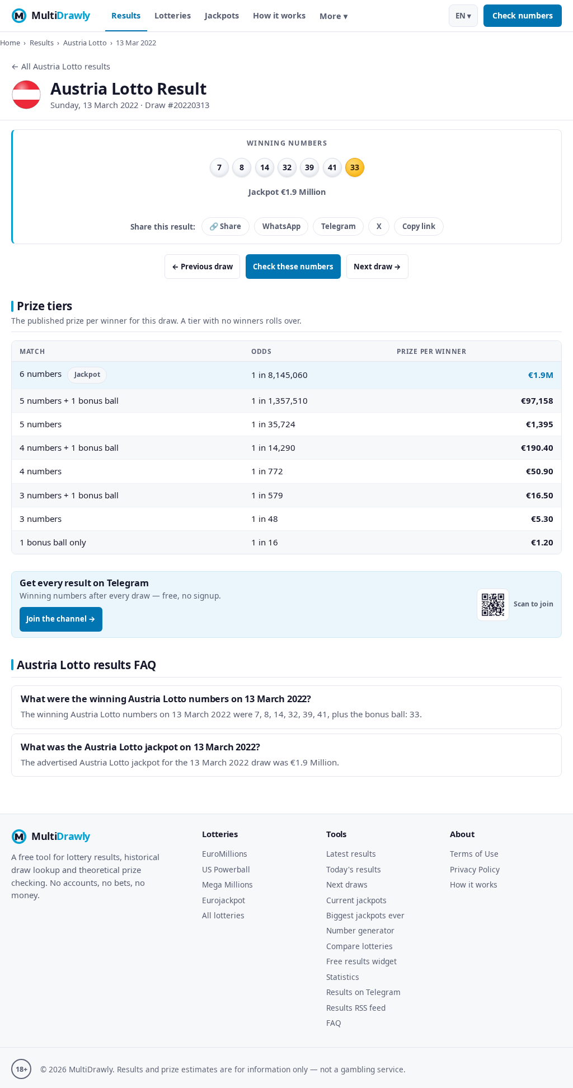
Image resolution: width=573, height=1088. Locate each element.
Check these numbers (293, 267)
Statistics (342, 977)
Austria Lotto (85, 43)
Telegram (338, 226)
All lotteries (223, 915)
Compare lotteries (359, 946)
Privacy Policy (475, 869)
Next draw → (377, 267)
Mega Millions (227, 884)
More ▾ (333, 16)
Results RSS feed (356, 1007)
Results (125, 15)
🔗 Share (225, 226)
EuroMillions (224, 853)
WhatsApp (281, 226)
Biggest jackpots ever (365, 915)
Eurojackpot (223, 900)
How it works (279, 15)
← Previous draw (202, 267)
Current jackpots (356, 900)
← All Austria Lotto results (60, 66)
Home (10, 43)
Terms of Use (474, 853)
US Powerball (226, 869)
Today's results (353, 869)
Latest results (351, 853)
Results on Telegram (363, 992)
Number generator (360, 930)
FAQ (333, 1022)
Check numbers (522, 15)
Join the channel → (61, 619)
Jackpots (222, 15)
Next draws (347, 884)
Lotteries (172, 15)
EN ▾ (463, 16)
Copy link (418, 226)
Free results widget (361, 961)
